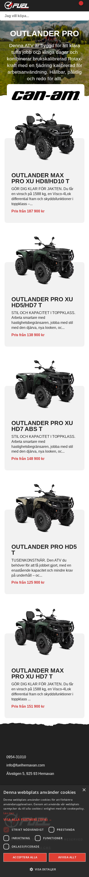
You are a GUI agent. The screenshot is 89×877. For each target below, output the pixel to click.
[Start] (17, 5)
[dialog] (44, 831)
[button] (44, 819)
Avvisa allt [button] (67, 857)
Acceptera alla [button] (25, 857)
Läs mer (8, 813)
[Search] (84, 16)
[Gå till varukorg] (79, 5)
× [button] (84, 790)
